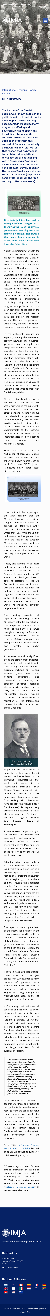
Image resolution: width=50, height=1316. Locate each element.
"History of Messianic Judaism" (20, 1187)
